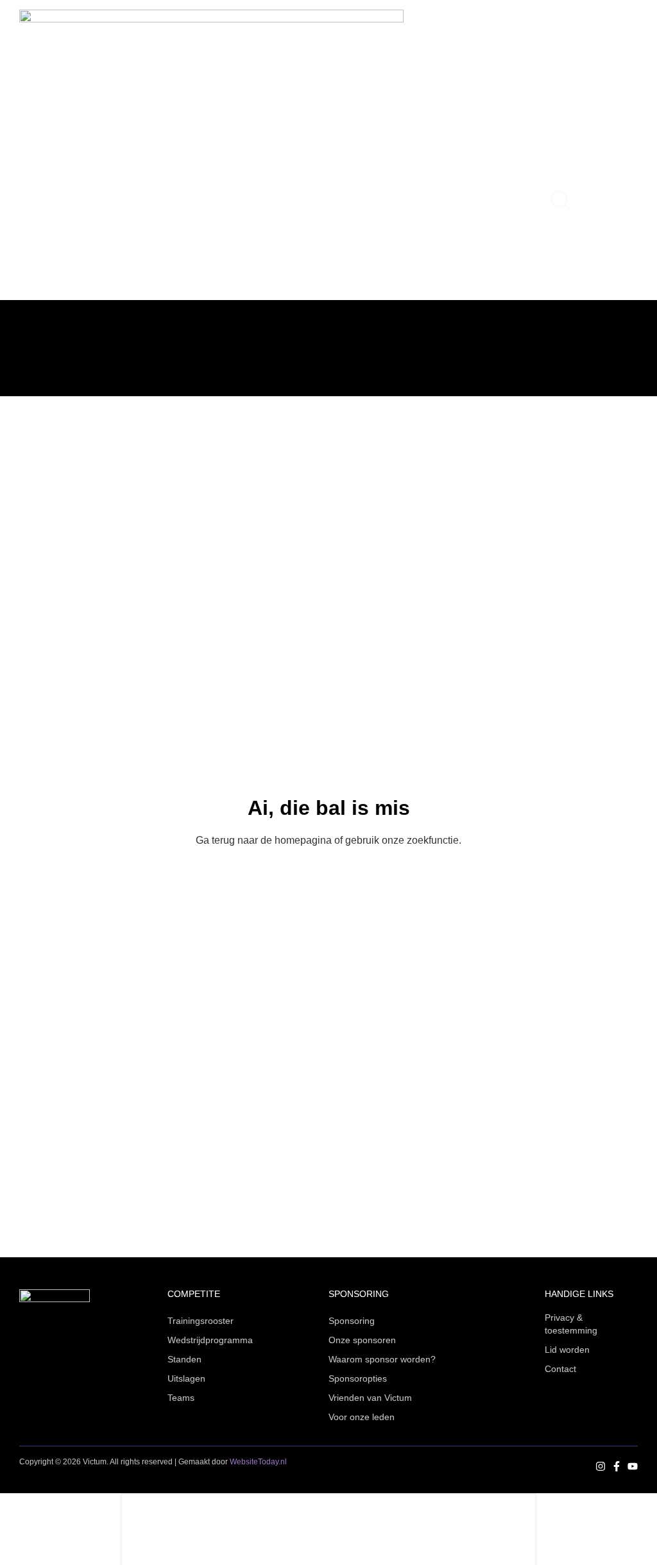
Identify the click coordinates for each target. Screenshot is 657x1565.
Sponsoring (351, 1321)
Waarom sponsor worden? (382, 1359)
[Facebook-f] (616, 1466)
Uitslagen (186, 1378)
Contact (560, 1369)
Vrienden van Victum (370, 1398)
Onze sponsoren (362, 1340)
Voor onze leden (361, 1417)
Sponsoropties (357, 1378)
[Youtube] (632, 1466)
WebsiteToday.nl (258, 1461)
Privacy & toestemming (571, 1323)
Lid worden (567, 1349)
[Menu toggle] (606, 200)
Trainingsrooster (200, 1321)
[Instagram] (600, 1466)
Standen (184, 1359)
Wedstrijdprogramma (210, 1340)
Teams (180, 1398)
